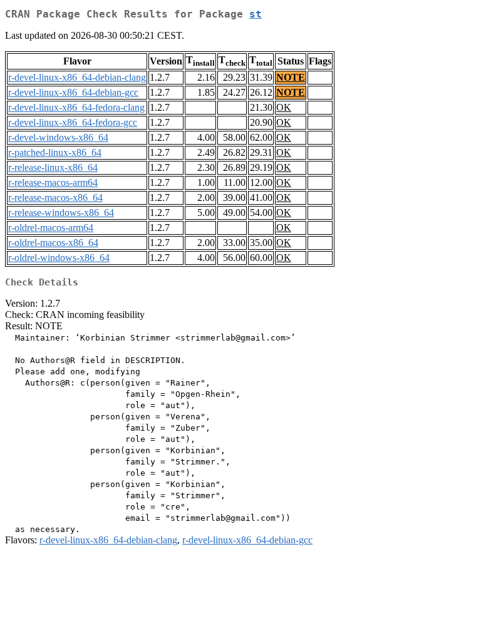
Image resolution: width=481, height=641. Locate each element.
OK (283, 107)
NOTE (290, 77)
